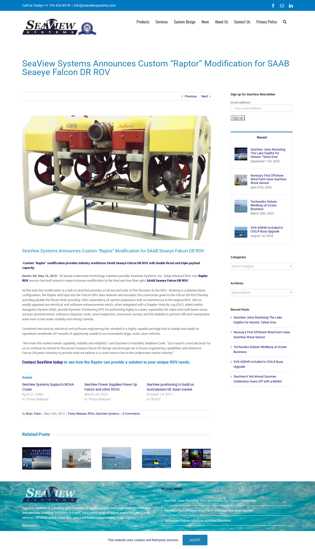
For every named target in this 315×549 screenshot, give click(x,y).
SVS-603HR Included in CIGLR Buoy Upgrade (267, 229)
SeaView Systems (107, 413)
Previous (191, 96)
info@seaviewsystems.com (95, 5)
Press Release (77, 413)
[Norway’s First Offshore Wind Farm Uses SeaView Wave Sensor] (241, 176)
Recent (262, 137)
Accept (195, 540)
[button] (285, 21)
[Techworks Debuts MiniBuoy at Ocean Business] (241, 202)
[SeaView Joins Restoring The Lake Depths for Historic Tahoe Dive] (241, 150)
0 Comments (131, 413)
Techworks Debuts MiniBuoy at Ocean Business (264, 205)
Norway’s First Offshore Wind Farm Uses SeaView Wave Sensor (268, 179)
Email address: (241, 102)
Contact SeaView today (42, 362)
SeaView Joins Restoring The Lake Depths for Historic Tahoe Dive (268, 153)
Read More (29, 525)
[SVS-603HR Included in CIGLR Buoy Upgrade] (241, 228)
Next (204, 96)
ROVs (91, 413)
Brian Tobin (33, 413)
